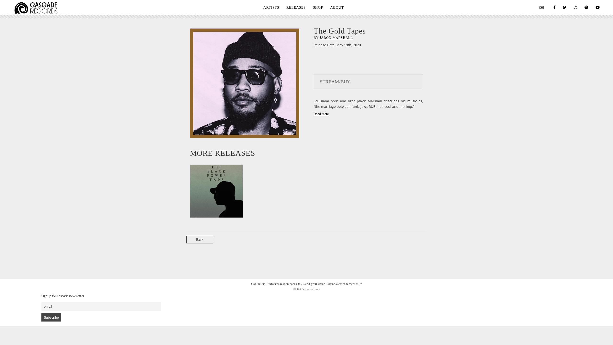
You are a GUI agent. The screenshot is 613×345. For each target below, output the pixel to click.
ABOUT (337, 7)
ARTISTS (271, 7)
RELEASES (296, 7)
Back (199, 239)
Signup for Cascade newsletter (62, 296)
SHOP (318, 7)
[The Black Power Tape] (216, 191)
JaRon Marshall (336, 38)
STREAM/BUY (335, 81)
